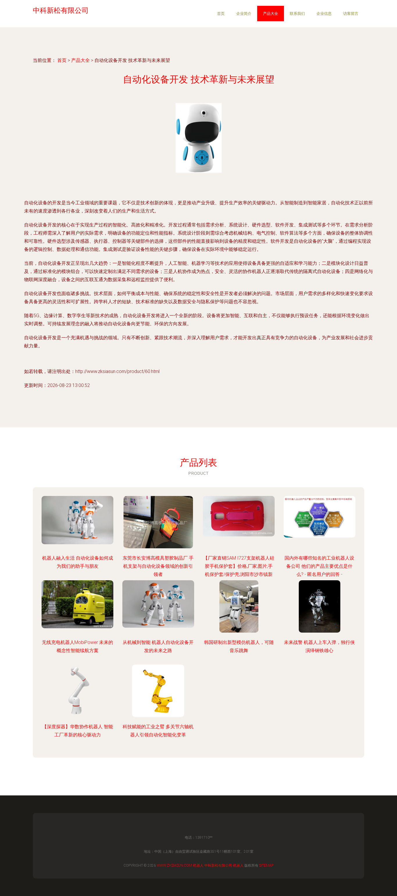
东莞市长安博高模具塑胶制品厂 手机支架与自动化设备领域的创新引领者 (158, 566)
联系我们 (297, 13)
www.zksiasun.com (174, 865)
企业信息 (324, 13)
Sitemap (266, 865)
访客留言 (350, 13)
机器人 (198, 865)
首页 (221, 13)
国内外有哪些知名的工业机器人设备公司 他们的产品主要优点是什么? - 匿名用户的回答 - (319, 566)
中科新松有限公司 (218, 865)
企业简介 (243, 13)
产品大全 (270, 13)
